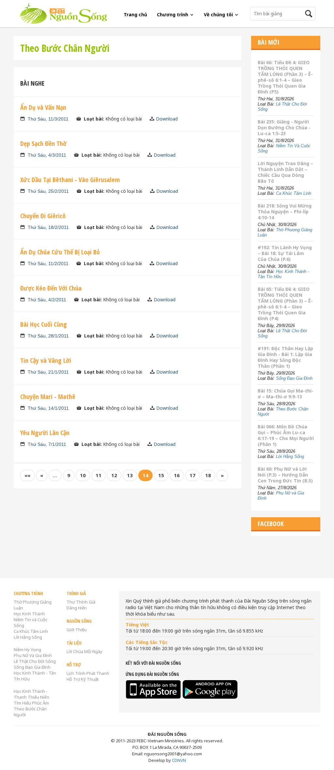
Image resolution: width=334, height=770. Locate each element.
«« (27, 475)
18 (208, 475)
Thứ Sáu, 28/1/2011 (48, 335)
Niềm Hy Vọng (27, 649)
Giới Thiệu (77, 630)
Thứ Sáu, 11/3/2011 (48, 118)
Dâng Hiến (77, 608)
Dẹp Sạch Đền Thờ (43, 143)
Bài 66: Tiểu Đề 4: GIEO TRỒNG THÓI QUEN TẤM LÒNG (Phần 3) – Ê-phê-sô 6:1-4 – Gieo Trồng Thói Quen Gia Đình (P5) (285, 77)
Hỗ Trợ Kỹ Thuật (83, 679)
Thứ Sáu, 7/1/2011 (47, 444)
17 (192, 475)
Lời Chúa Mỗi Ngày (84, 651)
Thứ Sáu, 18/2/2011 (48, 227)
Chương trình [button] (173, 14)
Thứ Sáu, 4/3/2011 (47, 155)
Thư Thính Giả (81, 602)
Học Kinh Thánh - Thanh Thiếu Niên (31, 694)
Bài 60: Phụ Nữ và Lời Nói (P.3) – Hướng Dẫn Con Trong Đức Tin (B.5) (285, 475)
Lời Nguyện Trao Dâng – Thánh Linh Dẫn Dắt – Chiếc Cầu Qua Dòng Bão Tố (285, 172)
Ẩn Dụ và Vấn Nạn (43, 107)
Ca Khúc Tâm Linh (293, 193)
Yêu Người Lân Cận (44, 432)
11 (98, 475)
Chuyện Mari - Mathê (47, 396)
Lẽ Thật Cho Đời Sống (35, 661)
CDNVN (179, 760)
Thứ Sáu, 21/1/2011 (48, 372)
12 (114, 475)
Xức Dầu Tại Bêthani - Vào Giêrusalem (70, 179)
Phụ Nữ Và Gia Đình (33, 655)
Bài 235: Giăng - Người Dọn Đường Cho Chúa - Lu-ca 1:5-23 (284, 127)
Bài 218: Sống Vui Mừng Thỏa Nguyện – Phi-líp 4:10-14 (284, 212)
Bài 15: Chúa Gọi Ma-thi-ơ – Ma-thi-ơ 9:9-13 (285, 394)
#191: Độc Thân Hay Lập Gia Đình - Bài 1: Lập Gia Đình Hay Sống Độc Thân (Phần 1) (285, 357)
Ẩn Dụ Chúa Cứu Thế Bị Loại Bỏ (60, 252)
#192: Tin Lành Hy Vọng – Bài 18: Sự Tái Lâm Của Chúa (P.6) (285, 253)
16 (177, 475)
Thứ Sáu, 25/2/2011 (48, 191)
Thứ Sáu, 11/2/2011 (48, 263)
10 (83, 475)
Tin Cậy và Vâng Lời (45, 360)
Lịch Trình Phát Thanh (88, 673)
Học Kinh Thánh (29, 614)
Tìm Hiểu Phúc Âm (31, 703)
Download (167, 119)
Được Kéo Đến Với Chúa (51, 288)
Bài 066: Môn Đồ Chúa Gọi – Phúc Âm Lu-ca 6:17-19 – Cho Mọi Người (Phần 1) (286, 435)
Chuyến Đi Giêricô (43, 215)
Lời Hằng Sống (290, 456)
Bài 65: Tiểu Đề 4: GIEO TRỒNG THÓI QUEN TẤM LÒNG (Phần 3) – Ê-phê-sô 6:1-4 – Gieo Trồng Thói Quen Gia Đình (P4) (285, 303)
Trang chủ (135, 14)
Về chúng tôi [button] (219, 14)
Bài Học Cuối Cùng (43, 324)
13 (130, 475)
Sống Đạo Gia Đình (294, 378)
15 (161, 475)
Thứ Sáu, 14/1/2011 (48, 408)
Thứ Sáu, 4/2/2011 (47, 299)
